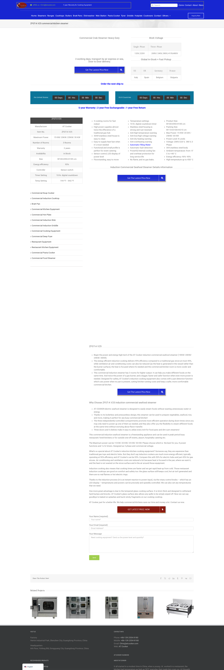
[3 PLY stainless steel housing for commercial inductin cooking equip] (114, 293)
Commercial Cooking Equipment (46, 231)
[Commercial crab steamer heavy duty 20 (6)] (169, 293)
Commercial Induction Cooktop (45, 198)
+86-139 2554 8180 (129, 637)
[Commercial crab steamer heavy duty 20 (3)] (169, 241)
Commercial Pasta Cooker (43, 252)
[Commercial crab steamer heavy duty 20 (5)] (169, 188)
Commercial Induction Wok (44, 220)
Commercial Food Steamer (43, 258)
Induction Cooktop (40, 666)
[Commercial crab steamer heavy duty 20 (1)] (114, 188)
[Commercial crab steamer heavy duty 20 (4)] (114, 241)
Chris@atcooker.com (129, 643)
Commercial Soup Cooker (43, 193)
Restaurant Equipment (41, 242)
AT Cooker (123, 646)
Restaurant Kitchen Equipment (45, 247)
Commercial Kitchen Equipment (46, 209)
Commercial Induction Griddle (45, 225)
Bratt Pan (36, 204)
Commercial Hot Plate (41, 215)
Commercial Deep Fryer (42, 236)
